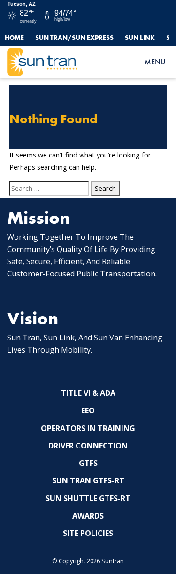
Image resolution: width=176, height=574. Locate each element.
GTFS (88, 463)
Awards (88, 516)
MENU (155, 62)
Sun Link (140, 37)
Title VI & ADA (88, 393)
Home (14, 37)
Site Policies (88, 533)
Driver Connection (88, 445)
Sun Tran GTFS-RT (88, 480)
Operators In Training (88, 428)
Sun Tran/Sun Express (74, 37)
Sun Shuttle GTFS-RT (88, 498)
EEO (88, 410)
